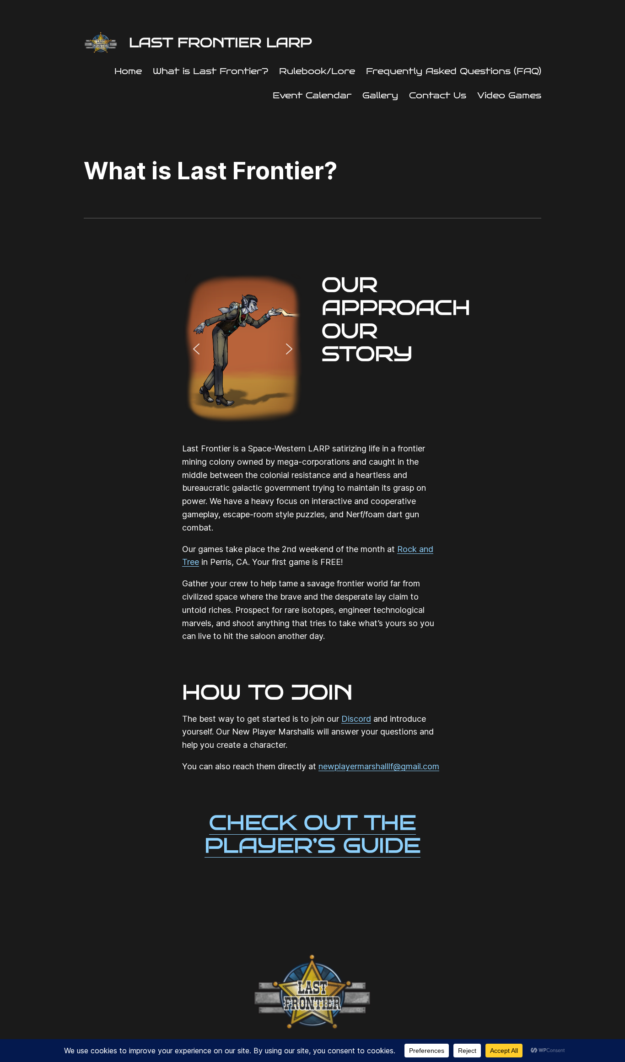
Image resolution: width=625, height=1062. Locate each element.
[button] (196, 349)
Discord (356, 719)
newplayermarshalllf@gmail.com (378, 766)
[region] (242, 349)
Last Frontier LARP (220, 42)
